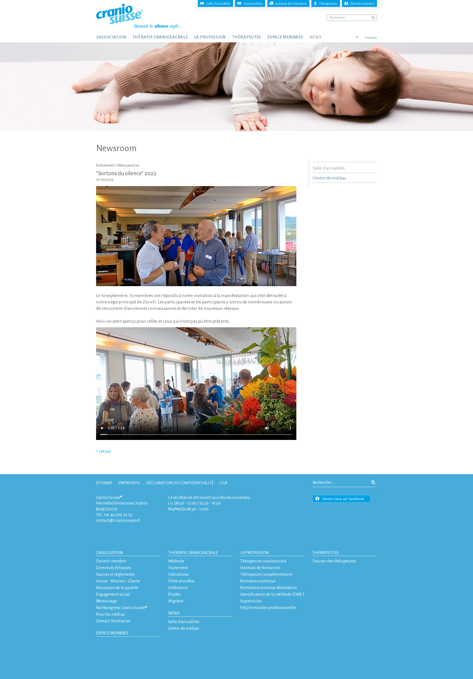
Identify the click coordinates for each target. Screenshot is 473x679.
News (174, 613)
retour (105, 451)
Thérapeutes (325, 553)
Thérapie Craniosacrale (193, 553)
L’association (109, 553)
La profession (254, 553)
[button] (114, 37)
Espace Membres (112, 633)
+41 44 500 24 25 (118, 515)
